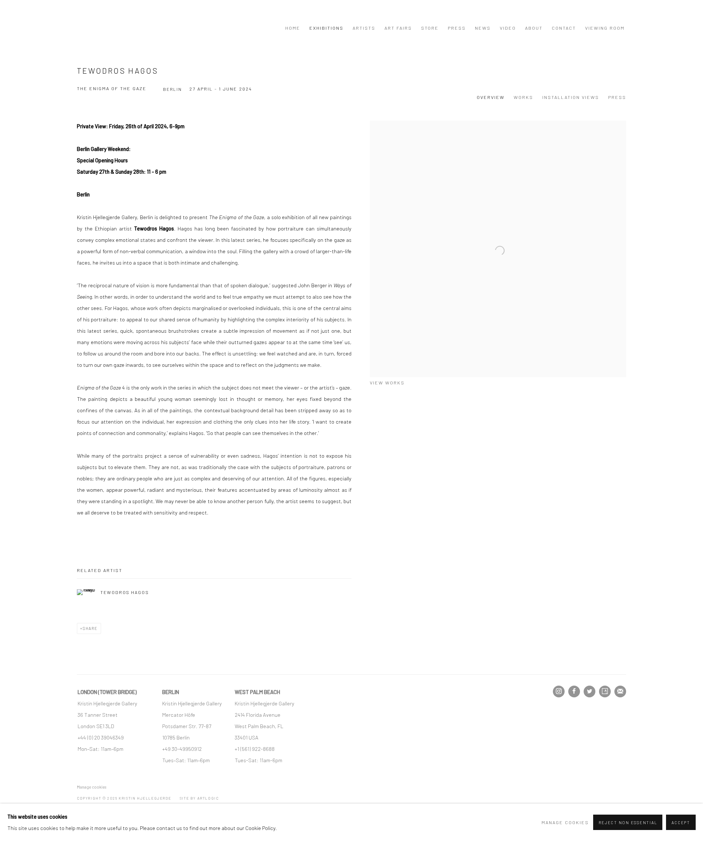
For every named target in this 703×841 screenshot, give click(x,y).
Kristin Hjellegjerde (113, 27)
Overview (491, 97)
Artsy (605, 691)
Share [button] (90, 628)
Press (457, 28)
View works (387, 383)
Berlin (172, 89)
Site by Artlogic (199, 798)
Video (508, 28)
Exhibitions (326, 28)
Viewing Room (605, 28)
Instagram (559, 691)
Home (292, 28)
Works (523, 97)
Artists (364, 28)
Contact (564, 28)
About (534, 28)
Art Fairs (398, 28)
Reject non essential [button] (628, 822)
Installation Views (570, 97)
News (483, 28)
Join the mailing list (620, 691)
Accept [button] (681, 822)
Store (430, 28)
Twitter (589, 691)
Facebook (574, 691)
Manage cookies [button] (91, 787)
